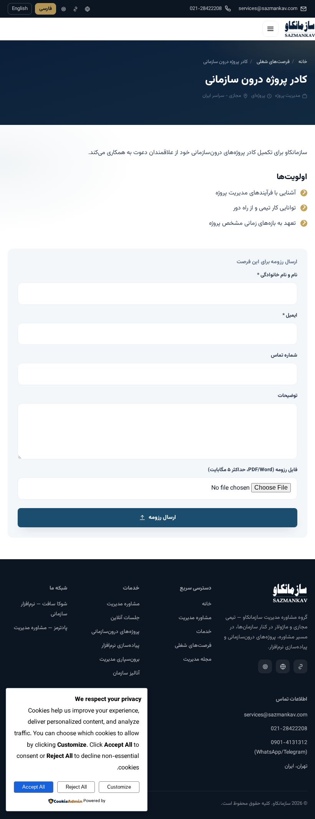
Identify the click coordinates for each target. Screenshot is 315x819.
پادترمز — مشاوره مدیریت (40, 628)
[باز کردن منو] (270, 29)
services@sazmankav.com (268, 9)
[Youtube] (63, 9)
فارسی (45, 9)
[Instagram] (87, 9)
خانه (302, 62)
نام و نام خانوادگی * (277, 275)
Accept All (33, 787)
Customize (119, 787)
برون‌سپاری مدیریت (119, 659)
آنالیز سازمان (126, 673)
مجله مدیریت (197, 659)
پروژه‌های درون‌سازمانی (115, 632)
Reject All (76, 787)
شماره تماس (284, 355)
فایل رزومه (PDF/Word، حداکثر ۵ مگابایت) (252, 470)
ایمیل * (289, 315)
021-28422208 (206, 9)
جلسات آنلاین (125, 618)
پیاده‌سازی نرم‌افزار (120, 645)
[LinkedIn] (75, 9)
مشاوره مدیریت (195, 618)
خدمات (203, 632)
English (20, 9)
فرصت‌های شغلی (273, 62)
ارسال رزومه (162, 517)
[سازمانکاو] (300, 29)
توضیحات (287, 396)
